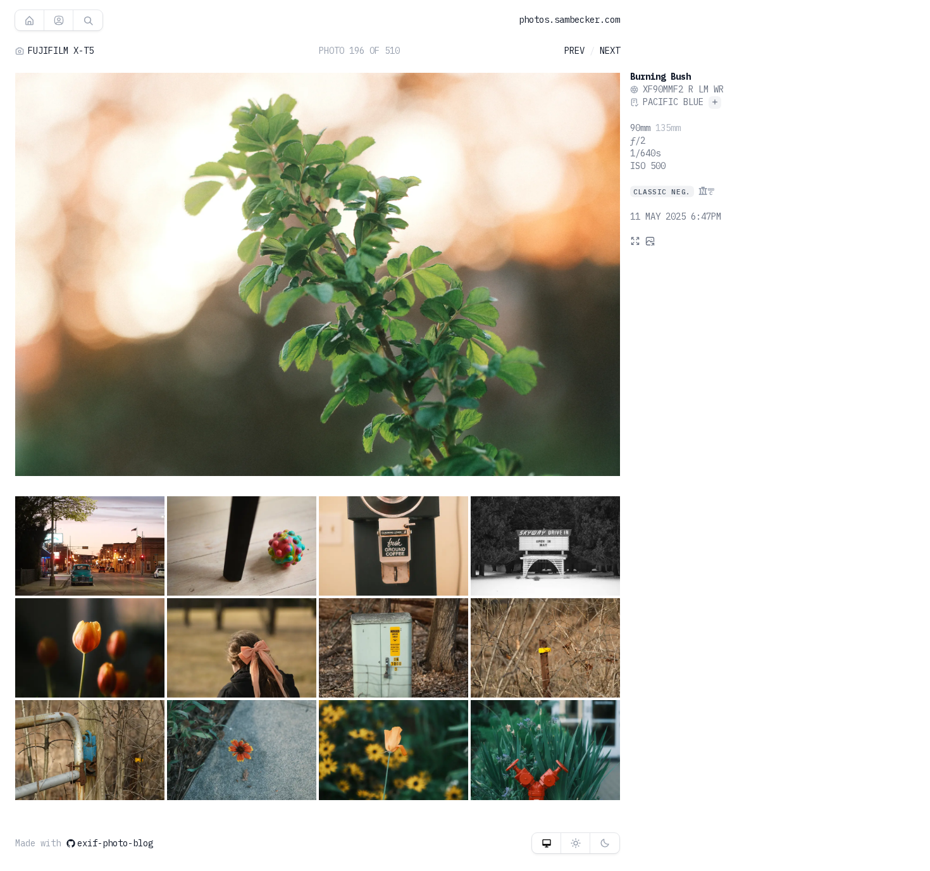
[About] (58, 20)
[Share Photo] (650, 240)
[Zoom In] (635, 240)
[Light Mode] (575, 843)
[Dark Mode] (604, 843)
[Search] (87, 20)
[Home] (29, 20)
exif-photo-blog (115, 843)
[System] (546, 843)
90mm (640, 128)
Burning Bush (660, 76)
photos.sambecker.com (569, 19)
